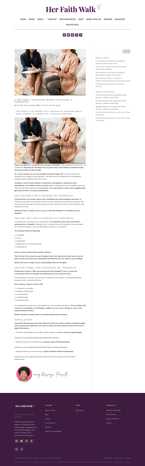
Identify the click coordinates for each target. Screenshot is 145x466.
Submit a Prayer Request (53, 431)
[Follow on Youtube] (68, 35)
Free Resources (67, 19)
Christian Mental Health (51, 105)
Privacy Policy (108, 458)
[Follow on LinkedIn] (72, 35)
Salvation (120, 19)
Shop (80, 19)
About (32, 19)
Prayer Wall (72, 25)
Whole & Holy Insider (113, 410)
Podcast (52, 19)
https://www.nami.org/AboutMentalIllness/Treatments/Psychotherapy (40, 347)
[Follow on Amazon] (80, 35)
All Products (80, 410)
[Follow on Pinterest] (76, 35)
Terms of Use (118, 458)
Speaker (108, 19)
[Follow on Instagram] (64, 35)
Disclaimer (127, 458)
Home (23, 19)
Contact (108, 423)
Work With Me (93, 19)
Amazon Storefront (112, 419)
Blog (40, 19)
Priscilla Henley (23, 105)
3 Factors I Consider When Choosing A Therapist (43, 101)
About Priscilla (50, 410)
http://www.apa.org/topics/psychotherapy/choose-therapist (36, 338)
